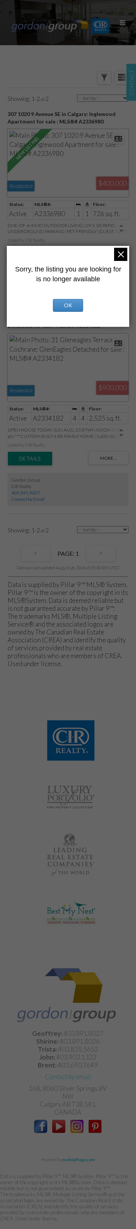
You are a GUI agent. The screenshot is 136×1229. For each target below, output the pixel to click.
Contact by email (68, 1077)
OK (68, 305)
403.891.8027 (25, 493)
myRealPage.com (78, 1159)
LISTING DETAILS (30, 458)
